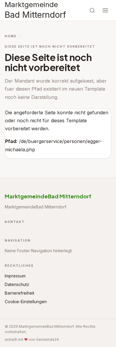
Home (11, 36)
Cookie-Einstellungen (26, 301)
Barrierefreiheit (19, 292)
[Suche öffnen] (92, 10)
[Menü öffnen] (105, 10)
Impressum (15, 275)
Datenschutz (17, 284)
